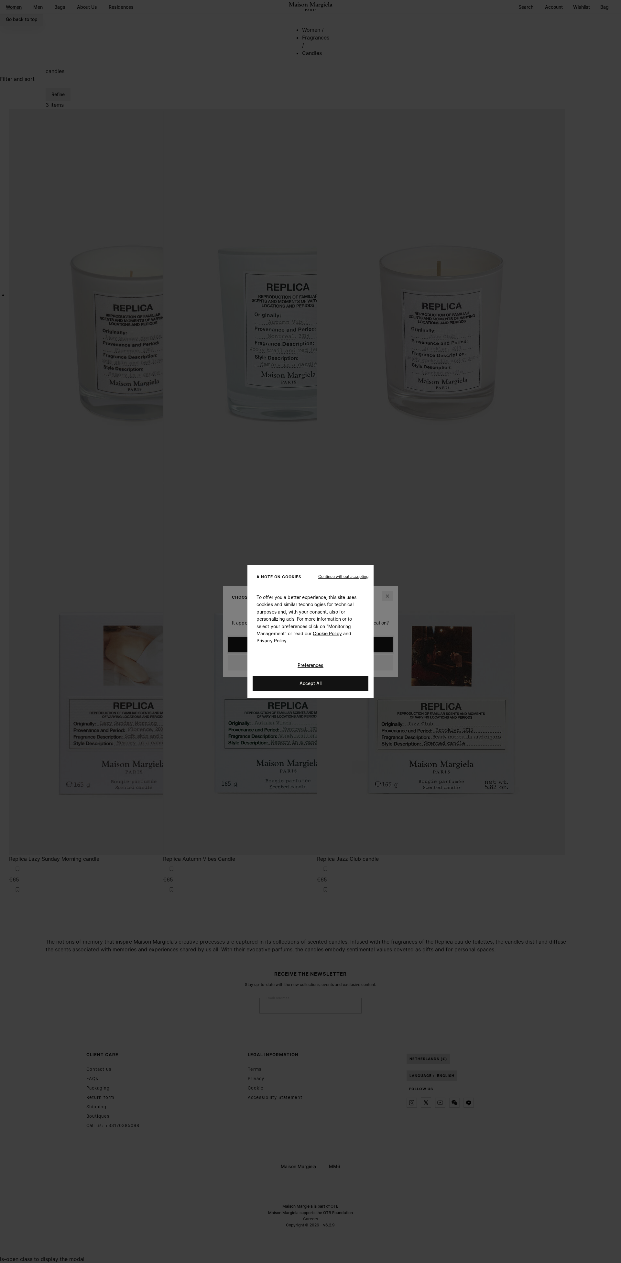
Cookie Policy (327, 633)
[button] (343, 577)
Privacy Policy (271, 640)
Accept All (310, 683)
